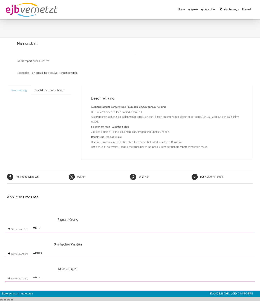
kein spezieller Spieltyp (44, 72)
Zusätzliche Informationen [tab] (49, 90)
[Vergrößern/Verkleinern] (1, 299)
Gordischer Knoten (68, 244)
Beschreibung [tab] (19, 90)
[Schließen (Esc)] (12, 299)
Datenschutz (9, 293)
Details (38, 228)
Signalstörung (67, 219)
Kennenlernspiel (68, 72)
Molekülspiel (67, 269)
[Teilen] (8, 299)
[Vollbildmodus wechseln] (5, 299)
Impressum (26, 293)
